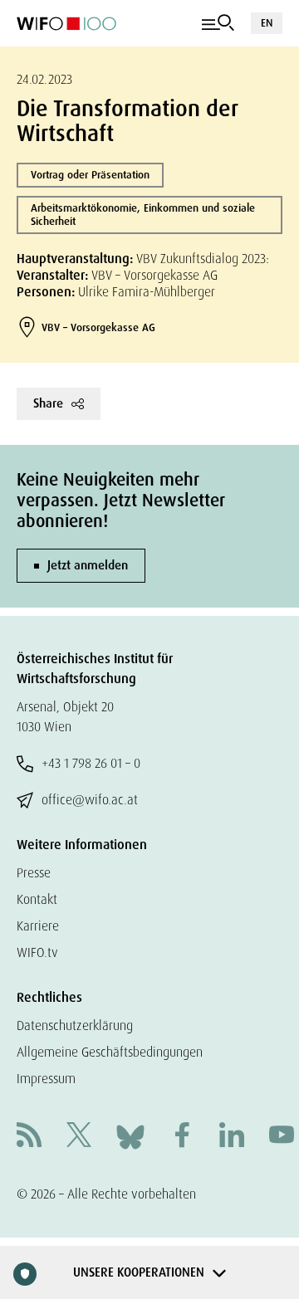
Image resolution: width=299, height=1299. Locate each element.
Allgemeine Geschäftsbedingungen (110, 1052)
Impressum (46, 1078)
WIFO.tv (37, 952)
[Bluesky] (130, 1136)
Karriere (38, 926)
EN (266, 23)
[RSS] (29, 1137)
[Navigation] (218, 23)
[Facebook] (181, 1137)
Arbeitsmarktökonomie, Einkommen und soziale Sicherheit (143, 214)
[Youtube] (281, 1137)
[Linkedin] (231, 1137)
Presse (34, 872)
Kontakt (37, 899)
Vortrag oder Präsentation (90, 175)
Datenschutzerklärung (75, 1025)
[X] (78, 1137)
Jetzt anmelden (87, 565)
